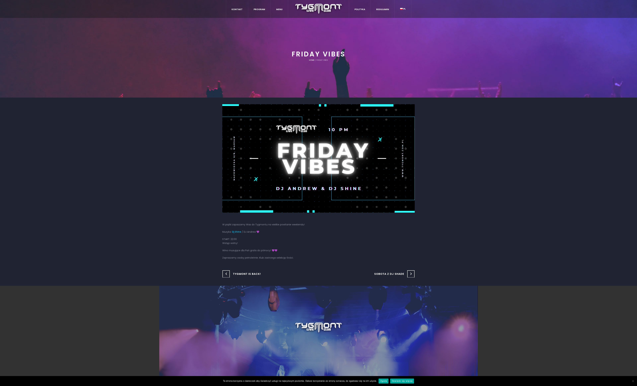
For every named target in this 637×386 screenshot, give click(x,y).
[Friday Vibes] (318, 158)
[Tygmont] (318, 327)
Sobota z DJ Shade (389, 274)
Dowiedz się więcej (402, 381)
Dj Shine (236, 231)
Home (312, 60)
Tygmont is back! (247, 274)
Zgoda (383, 381)
